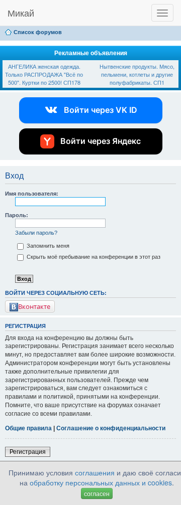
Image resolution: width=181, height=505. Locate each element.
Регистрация (28, 451)
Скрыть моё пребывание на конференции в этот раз (92, 257)
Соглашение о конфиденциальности (110, 428)
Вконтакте (34, 306)
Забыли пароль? (36, 233)
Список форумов (38, 32)
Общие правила (28, 428)
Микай (21, 12)
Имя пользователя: (31, 194)
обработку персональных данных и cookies (101, 482)
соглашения (95, 472)
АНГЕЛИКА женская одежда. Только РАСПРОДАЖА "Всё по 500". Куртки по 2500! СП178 (44, 74)
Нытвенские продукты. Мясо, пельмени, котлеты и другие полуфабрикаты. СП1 (137, 74)
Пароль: (16, 215)
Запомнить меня (47, 246)
